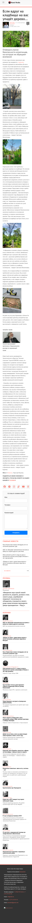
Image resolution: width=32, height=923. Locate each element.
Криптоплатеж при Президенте (12, 788)
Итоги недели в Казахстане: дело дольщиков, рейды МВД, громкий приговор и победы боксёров (15, 719)
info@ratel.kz (10, 896)
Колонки (6, 612)
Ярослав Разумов (12, 23)
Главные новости (10, 541)
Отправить (16, 532)
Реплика (6, 578)
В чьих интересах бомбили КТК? (12, 816)
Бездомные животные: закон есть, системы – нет (15, 769)
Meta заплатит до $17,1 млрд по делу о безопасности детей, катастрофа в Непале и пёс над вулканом (15, 556)
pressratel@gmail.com (12, 902)
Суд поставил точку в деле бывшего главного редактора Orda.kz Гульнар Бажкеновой (13, 686)
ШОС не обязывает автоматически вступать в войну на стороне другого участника (16, 550)
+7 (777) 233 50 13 (13, 899)
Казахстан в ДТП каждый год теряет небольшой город (13, 800)
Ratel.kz (10, 473)
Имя (6, 497)
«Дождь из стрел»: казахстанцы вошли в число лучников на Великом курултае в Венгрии (14, 563)
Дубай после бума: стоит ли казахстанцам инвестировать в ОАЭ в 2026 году (15, 734)
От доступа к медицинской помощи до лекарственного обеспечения (14, 833)
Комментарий (9, 512)
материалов (22, 872)
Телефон (7, 505)
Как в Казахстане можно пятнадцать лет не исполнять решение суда (15, 545)
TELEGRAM (12, 480)
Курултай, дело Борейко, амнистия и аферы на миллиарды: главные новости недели (16, 751)
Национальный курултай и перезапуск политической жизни (14, 852)
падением (21, 62)
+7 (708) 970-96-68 (19, 892)
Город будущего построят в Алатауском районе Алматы (14, 702)
